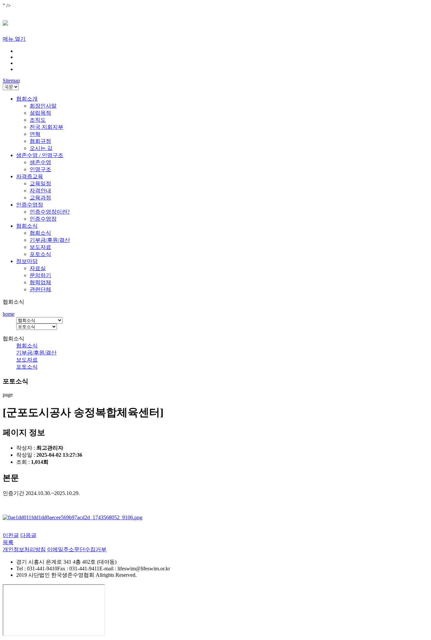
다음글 (28, 535)
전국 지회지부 (46, 127)
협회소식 (27, 226)
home (8, 314)
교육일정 (40, 183)
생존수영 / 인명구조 (39, 155)
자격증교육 (29, 176)
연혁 (35, 134)
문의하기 (40, 275)
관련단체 (40, 289)
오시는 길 (41, 148)
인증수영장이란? (50, 212)
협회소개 (27, 99)
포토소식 (40, 254)
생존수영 (40, 162)
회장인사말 (43, 106)
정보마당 (27, 261)
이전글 (11, 535)
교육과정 (40, 197)
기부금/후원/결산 (50, 240)
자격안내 (40, 190)
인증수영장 (29, 205)
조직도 (38, 120)
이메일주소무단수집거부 (76, 549)
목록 (8, 542)
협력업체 (40, 282)
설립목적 (40, 113)
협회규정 (40, 141)
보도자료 (40, 247)
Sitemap (11, 80)
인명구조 (40, 169)
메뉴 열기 (14, 39)
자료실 (38, 268)
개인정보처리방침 (24, 549)
